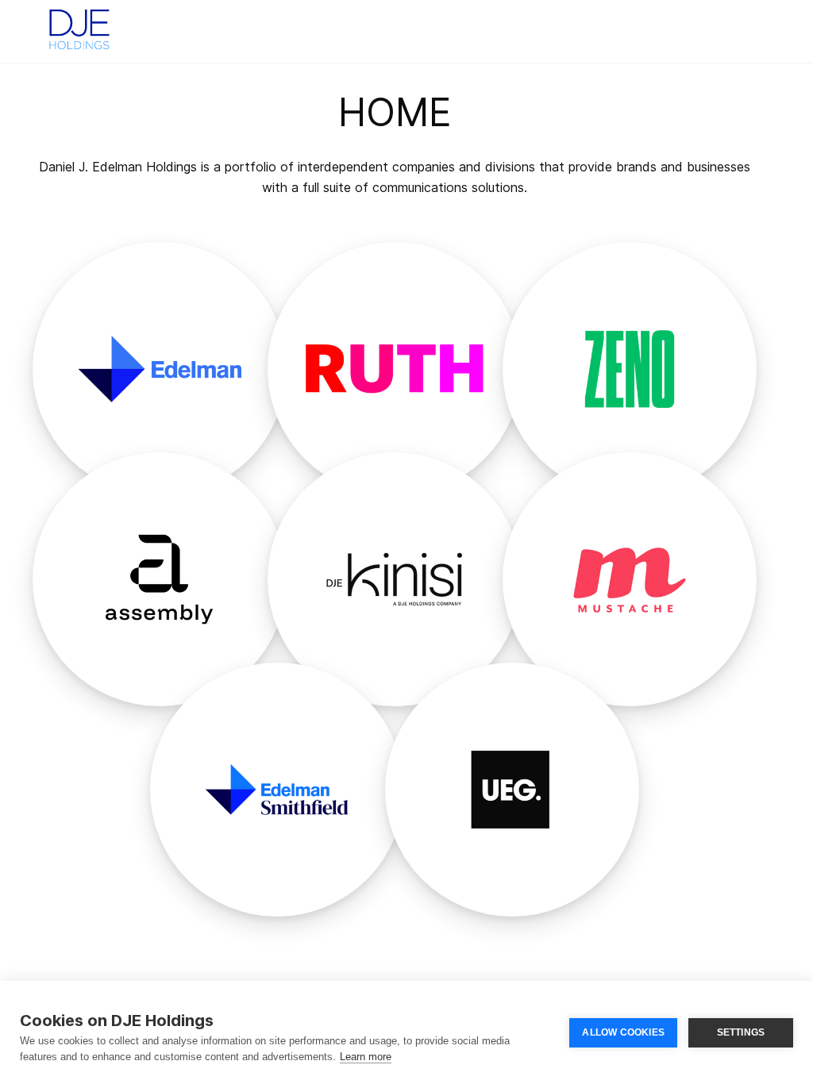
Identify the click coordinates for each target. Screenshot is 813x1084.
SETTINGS (741, 1032)
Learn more (365, 1057)
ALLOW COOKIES (623, 1032)
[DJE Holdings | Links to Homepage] (79, 28)
